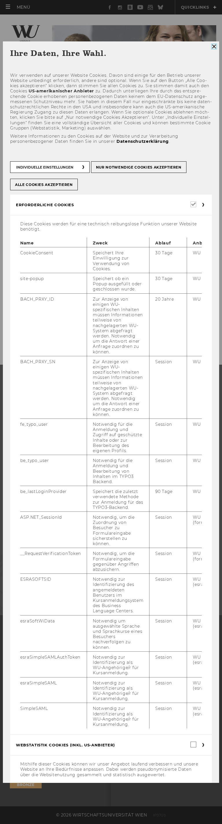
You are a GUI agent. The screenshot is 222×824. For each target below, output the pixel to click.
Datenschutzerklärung (142, 141)
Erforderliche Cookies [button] (45, 204)
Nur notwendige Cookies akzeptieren (139, 167)
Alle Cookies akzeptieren (44, 184)
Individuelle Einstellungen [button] (44, 167)
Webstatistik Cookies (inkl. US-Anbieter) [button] (65, 745)
